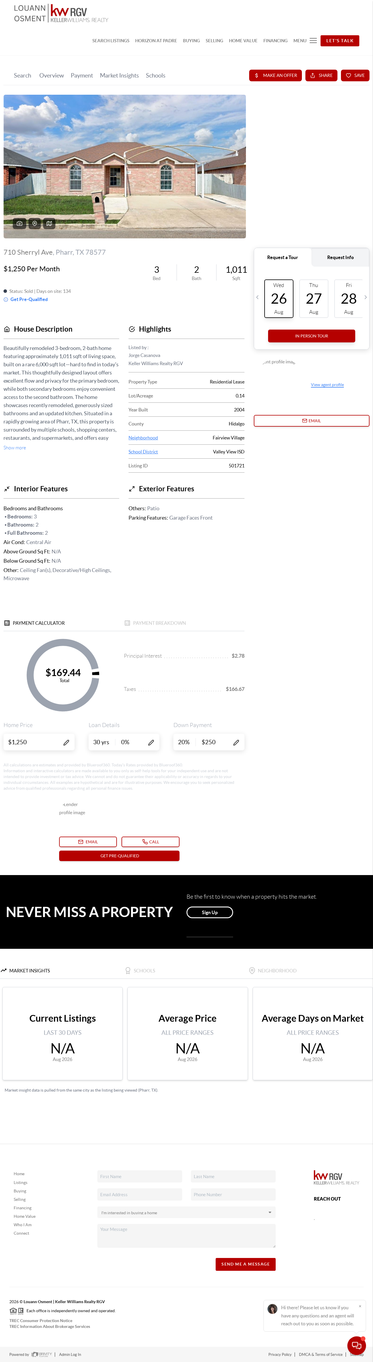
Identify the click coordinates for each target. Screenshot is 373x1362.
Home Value (25, 1216)
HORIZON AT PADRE (156, 40)
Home (19, 1173)
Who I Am (22, 1224)
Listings (20, 1182)
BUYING (191, 40)
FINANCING (275, 40)
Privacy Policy (280, 1354)
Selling (20, 1199)
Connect (21, 1233)
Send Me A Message (245, 1264)
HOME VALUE (243, 40)
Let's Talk (339, 40)
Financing (22, 1208)
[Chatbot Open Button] (356, 1345)
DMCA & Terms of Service (321, 1354)
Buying (20, 1191)
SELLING (214, 40)
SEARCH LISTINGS (110, 40)
